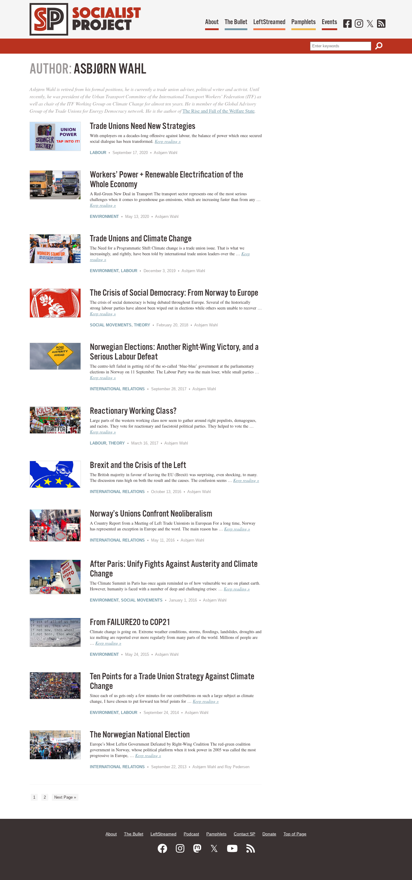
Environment (104, 216)
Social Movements (111, 325)
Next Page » (65, 797)
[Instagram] (359, 24)
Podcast (191, 833)
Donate (269, 833)
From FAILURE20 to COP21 (130, 622)
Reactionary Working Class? (133, 411)
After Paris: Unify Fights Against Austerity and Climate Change (174, 569)
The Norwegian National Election (140, 735)
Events (329, 22)
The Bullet (236, 22)
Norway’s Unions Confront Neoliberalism (151, 514)
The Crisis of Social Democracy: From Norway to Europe (174, 293)
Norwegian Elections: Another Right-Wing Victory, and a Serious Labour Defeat (174, 352)
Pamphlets (303, 22)
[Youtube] (232, 848)
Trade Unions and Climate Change (141, 239)
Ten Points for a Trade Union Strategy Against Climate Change (172, 681)
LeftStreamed (269, 22)
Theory (142, 325)
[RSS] (381, 24)
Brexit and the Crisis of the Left (138, 465)
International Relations (117, 389)
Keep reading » (168, 141)
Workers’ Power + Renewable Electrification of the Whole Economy (166, 179)
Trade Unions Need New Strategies (142, 126)
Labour (98, 152)
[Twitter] (370, 24)
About (212, 22)
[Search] (378, 46)
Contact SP (244, 833)
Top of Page (295, 833)
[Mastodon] (197, 848)
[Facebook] (347, 24)
